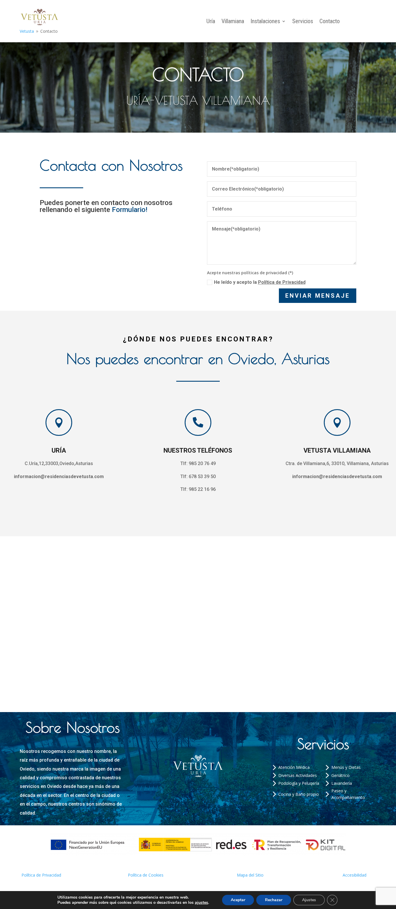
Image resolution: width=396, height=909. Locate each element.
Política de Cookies (146, 875)
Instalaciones (265, 22)
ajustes (201, 902)
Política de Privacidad (282, 282)
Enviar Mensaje (317, 295)
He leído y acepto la (260, 282)
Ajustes (309, 900)
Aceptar (238, 900)
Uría (210, 22)
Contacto (329, 22)
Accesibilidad (354, 875)
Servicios (302, 22)
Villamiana (232, 22)
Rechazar (273, 900)
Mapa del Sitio (250, 875)
